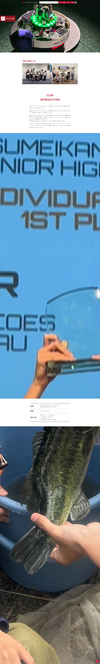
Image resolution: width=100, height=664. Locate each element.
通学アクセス (56, 2)
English (75, 2)
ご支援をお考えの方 (72, 2)
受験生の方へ (60, 2)
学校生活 (51, 2)
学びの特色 (47, 2)
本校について (42, 2)
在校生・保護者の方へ (64, 2)
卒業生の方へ (68, 2)
